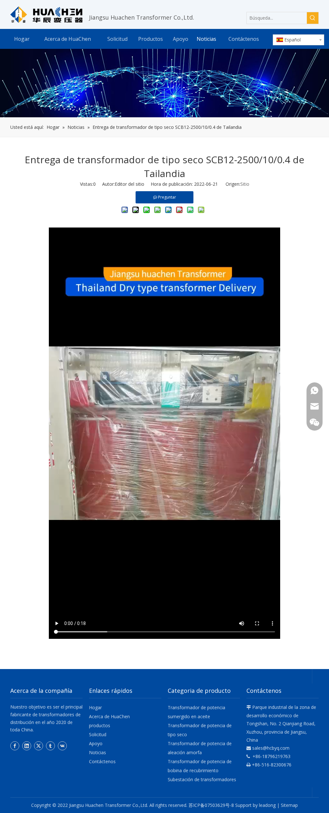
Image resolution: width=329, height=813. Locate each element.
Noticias (97, 752)
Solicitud (97, 734)
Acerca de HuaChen (109, 716)
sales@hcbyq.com (270, 748)
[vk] (62, 745)
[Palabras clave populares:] (312, 18)
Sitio (244, 184)
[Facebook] (14, 745)
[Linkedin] (26, 745)
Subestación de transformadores (202, 779)
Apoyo (95, 743)
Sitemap (289, 805)
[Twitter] (38, 745)
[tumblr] (50, 745)
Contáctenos (102, 761)
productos (99, 725)
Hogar (95, 707)
